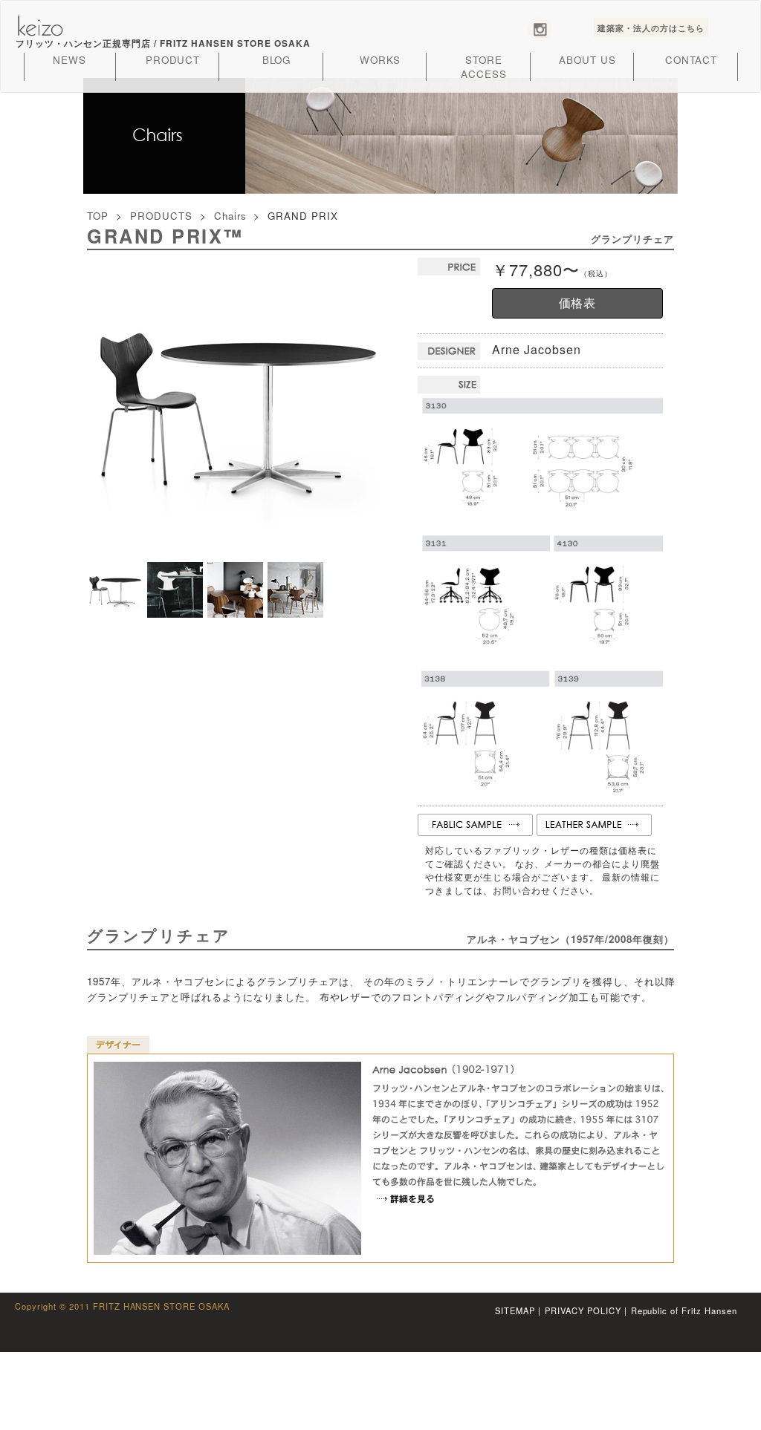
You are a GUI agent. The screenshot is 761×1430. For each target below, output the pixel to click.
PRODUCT (173, 60)
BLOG (276, 60)
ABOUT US (587, 60)
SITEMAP (515, 1310)
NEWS (69, 60)
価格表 (578, 302)
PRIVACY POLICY (583, 1310)
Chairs (230, 216)
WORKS (380, 60)
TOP (98, 216)
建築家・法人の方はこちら (651, 27)
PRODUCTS (161, 216)
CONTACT (691, 60)
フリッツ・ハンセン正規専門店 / (163, 43)
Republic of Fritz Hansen (684, 1310)
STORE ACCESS (484, 67)
